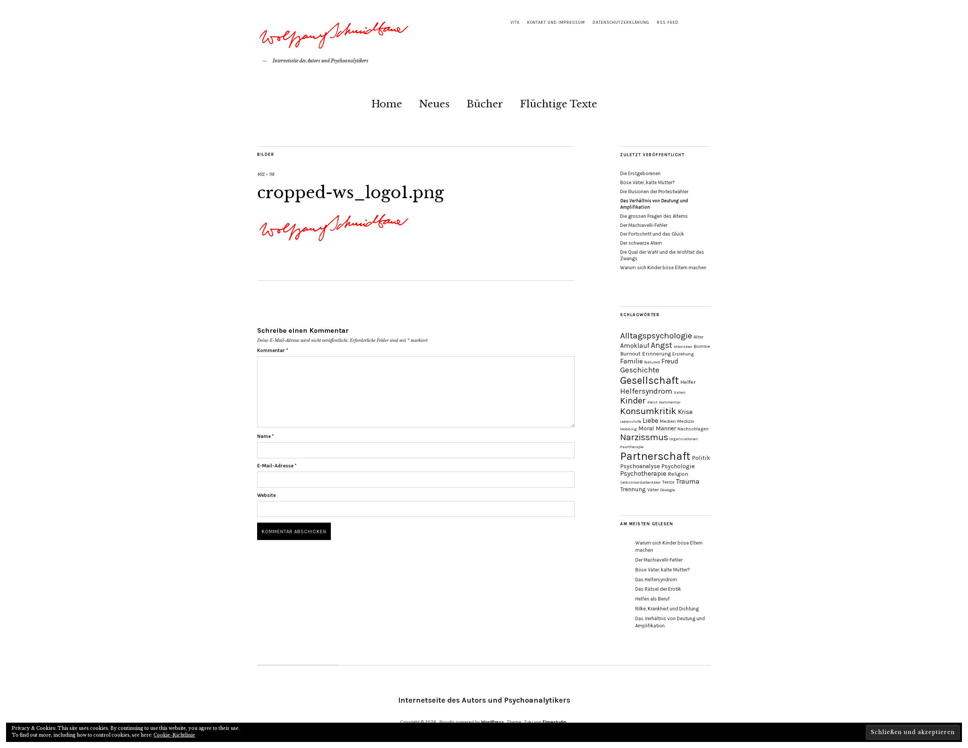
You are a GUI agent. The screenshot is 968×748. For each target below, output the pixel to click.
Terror (668, 482)
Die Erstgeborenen (640, 173)
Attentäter (683, 346)
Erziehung (683, 354)
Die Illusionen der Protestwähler (654, 191)
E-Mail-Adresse (276, 466)
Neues (434, 104)
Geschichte (639, 369)
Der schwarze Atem (641, 243)
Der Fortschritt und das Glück (652, 234)
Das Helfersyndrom (656, 579)
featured (652, 362)
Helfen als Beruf (652, 599)
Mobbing (628, 429)
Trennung (633, 489)
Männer (666, 428)
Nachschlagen (693, 428)
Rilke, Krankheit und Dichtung (667, 608)
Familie (631, 361)
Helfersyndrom (646, 391)
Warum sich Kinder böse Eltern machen (663, 267)
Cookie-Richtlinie (174, 735)
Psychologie (678, 466)
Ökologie (667, 489)
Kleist (652, 402)
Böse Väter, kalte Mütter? (647, 182)
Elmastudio (554, 722)
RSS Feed (668, 22)
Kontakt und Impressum (556, 22)
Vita (515, 22)
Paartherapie (632, 446)
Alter (698, 337)
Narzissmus (644, 437)
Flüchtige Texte (558, 104)
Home (386, 104)
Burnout (630, 354)
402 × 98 (266, 174)
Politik (701, 457)
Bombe (702, 346)
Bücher (485, 104)
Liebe (650, 420)
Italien (680, 392)
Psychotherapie (643, 473)
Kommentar (272, 350)
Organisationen (684, 438)
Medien (668, 421)
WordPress (492, 722)
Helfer (688, 382)
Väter (653, 489)
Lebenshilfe (630, 421)
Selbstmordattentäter (640, 482)
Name (265, 436)
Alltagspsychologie (656, 336)
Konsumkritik (648, 411)
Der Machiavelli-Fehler (643, 225)
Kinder (633, 401)
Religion (678, 474)
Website (266, 495)
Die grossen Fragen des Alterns (654, 216)
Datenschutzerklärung (621, 22)
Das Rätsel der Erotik (658, 589)
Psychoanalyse (640, 466)
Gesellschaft (649, 380)
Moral (646, 428)
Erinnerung (656, 354)
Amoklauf (634, 345)
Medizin (685, 421)
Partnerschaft (655, 456)
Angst (661, 345)
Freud (669, 361)
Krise (685, 412)
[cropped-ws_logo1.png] (333, 244)
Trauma (688, 481)
